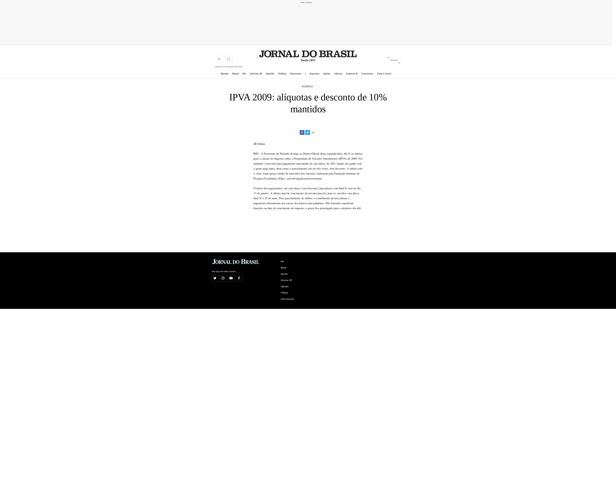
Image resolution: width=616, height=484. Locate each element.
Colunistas (367, 73)
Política (282, 73)
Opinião (270, 73)
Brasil (235, 73)
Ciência (338, 73)
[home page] (308, 53)
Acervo (307, 86)
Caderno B (352, 73)
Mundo (225, 73)
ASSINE (394, 60)
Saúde (326, 73)
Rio (244, 73)
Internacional (287, 299)
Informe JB (256, 73)
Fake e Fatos (384, 73)
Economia (295, 73)
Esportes (314, 73)
